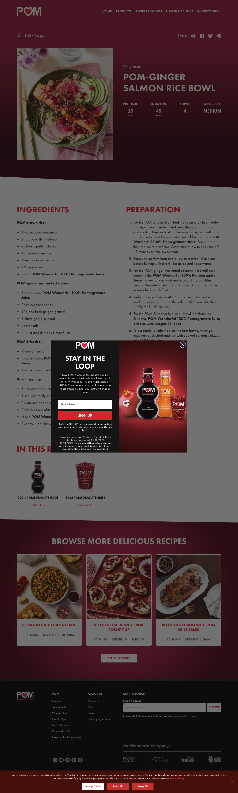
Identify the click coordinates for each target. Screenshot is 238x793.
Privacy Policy (177, 778)
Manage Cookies (93, 786)
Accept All (142, 786)
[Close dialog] (183, 344)
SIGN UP (85, 415)
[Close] (232, 781)
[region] (119, 781)
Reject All (117, 786)
